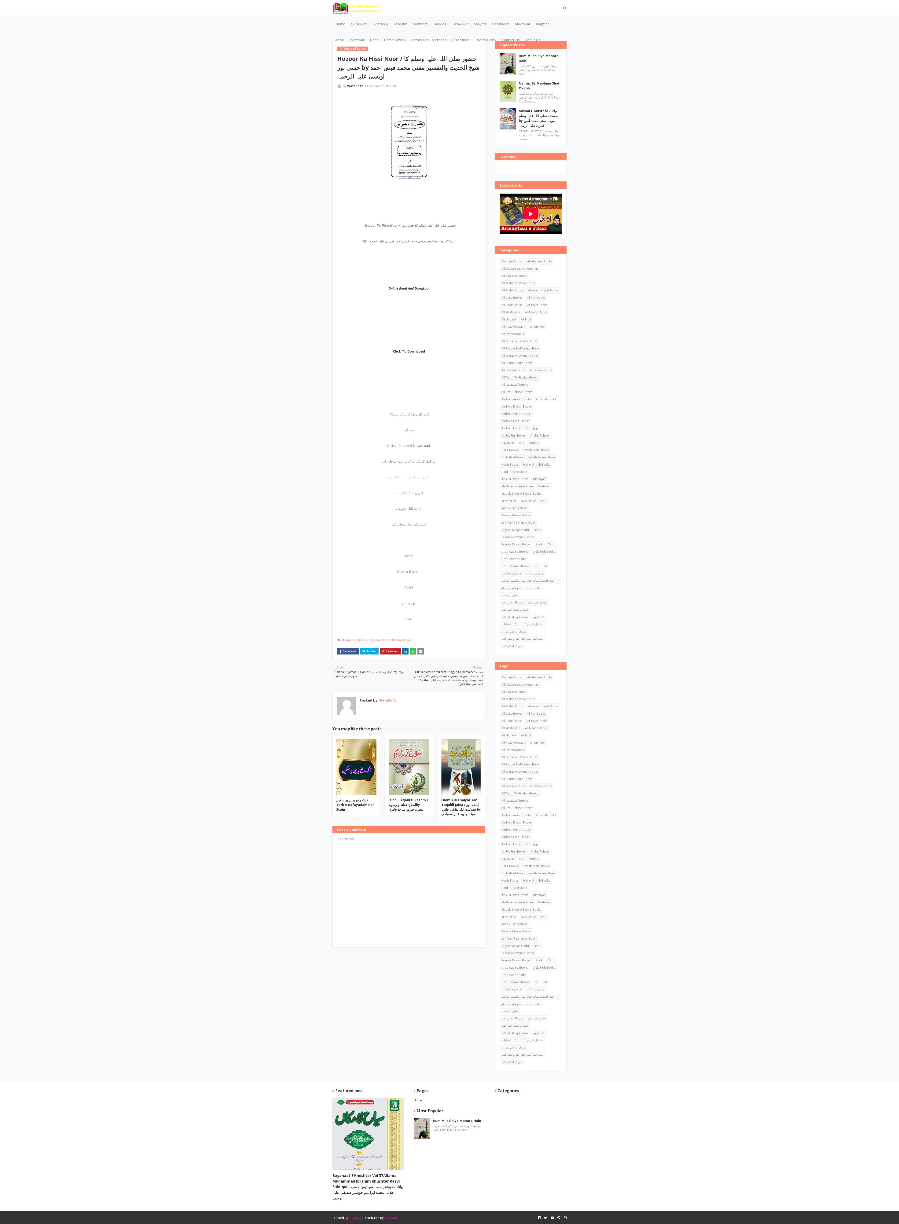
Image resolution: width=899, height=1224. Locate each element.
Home (418, 1100)
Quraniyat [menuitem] (359, 24)
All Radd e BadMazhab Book (520, 348)
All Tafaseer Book (513, 370)
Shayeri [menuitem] (480, 24)
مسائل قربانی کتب (532, 624)
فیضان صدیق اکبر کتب (514, 610)
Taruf (551, 544)
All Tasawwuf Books (514, 385)
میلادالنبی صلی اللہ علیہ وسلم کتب (522, 639)
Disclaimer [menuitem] (460, 39)
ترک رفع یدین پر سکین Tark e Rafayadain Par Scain (355, 804)
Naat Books (528, 501)
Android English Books (516, 406)
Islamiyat (539, 479)
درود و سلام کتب (511, 573)
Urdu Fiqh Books (544, 552)
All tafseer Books (541, 370)
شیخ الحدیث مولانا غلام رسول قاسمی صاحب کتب (527, 581)
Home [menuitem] (340, 24)
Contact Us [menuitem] (511, 39)
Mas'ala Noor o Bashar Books (390, 640)
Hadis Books (509, 465)
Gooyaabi (391, 1218)
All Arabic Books (512, 290)
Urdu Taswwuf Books (515, 566)
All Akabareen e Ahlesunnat (519, 269)
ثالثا (544, 566)
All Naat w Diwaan (513, 327)
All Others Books (512, 334)
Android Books (546, 399)
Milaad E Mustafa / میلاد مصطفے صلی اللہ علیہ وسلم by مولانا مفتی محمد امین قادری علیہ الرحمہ (539, 118)
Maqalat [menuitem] (400, 24)
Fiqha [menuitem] (374, 39)
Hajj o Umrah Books (536, 465)
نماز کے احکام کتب (512, 646)
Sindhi (539, 544)
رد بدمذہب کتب (535, 573)
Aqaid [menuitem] (339, 39)
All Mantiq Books (536, 312)
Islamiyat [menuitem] (357, 39)
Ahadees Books (511, 261)
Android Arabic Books (516, 399)
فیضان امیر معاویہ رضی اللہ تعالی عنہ (523, 602)
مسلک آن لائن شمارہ (513, 631)
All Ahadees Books (539, 261)
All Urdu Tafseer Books (516, 392)
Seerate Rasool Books (516, 544)
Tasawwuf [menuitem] (460, 24)
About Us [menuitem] (532, 39)
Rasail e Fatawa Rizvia (515, 515)
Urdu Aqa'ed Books (514, 552)
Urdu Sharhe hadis (513, 559)
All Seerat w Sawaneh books (519, 356)
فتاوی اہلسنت (510, 595)
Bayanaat (507, 443)
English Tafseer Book (541, 457)
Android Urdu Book (514, 428)
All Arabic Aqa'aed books (518, 283)
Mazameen (508, 501)
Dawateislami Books (536, 450)
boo (521, 443)
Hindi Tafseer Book (514, 472)
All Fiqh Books (536, 298)
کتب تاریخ (539, 617)
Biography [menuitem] (380, 24)
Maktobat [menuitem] (522, 24)
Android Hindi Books (515, 421)
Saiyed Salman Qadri (515, 530)
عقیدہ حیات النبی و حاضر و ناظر (520, 588)
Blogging (355, 1218)
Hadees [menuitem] (439, 24)
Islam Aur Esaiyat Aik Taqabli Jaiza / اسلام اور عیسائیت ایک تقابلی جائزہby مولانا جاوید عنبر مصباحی (461, 807)
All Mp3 (526, 319)
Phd (543, 501)
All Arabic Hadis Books (543, 290)
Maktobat (544, 486)
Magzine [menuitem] (542, 24)
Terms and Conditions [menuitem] (428, 39)
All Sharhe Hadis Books (516, 363)
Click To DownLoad (409, 351)
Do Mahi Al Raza (512, 457)
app (535, 428)
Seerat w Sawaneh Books (517, 537)
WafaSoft (355, 86)
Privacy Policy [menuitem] (485, 39)
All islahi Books (537, 305)
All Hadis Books (511, 305)
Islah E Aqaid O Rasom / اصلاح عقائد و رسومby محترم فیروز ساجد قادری (408, 804)
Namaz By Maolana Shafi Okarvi (539, 85)
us (536, 566)
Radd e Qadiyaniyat (514, 508)
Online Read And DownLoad (409, 288)
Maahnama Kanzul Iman (517, 486)
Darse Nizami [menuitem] (394, 39)
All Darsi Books (511, 298)
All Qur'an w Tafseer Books (519, 341)
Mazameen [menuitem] (500, 24)
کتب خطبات (508, 624)
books (533, 443)
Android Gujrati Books (516, 414)
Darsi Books (509, 450)
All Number (537, 327)
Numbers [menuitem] (420, 24)
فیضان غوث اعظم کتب (514, 617)
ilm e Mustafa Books (514, 479)
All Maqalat (508, 319)
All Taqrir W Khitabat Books (519, 377)
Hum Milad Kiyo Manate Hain (539, 58)
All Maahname (510, 312)
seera (537, 530)
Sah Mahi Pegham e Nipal (518, 523)
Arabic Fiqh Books (513, 435)
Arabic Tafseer (540, 435)
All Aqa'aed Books (354, 640)
